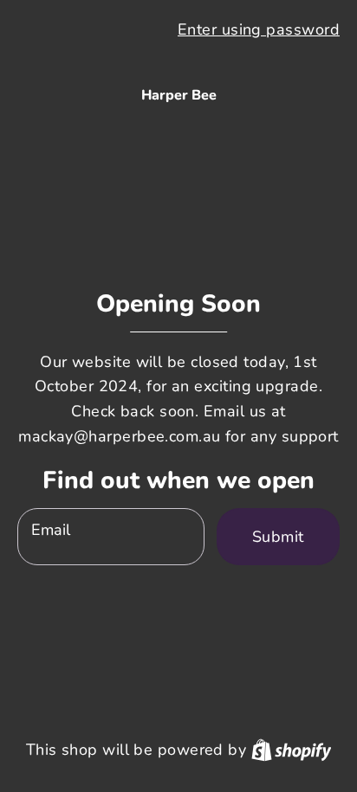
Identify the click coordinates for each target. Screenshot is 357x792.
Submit (278, 536)
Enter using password (259, 29)
